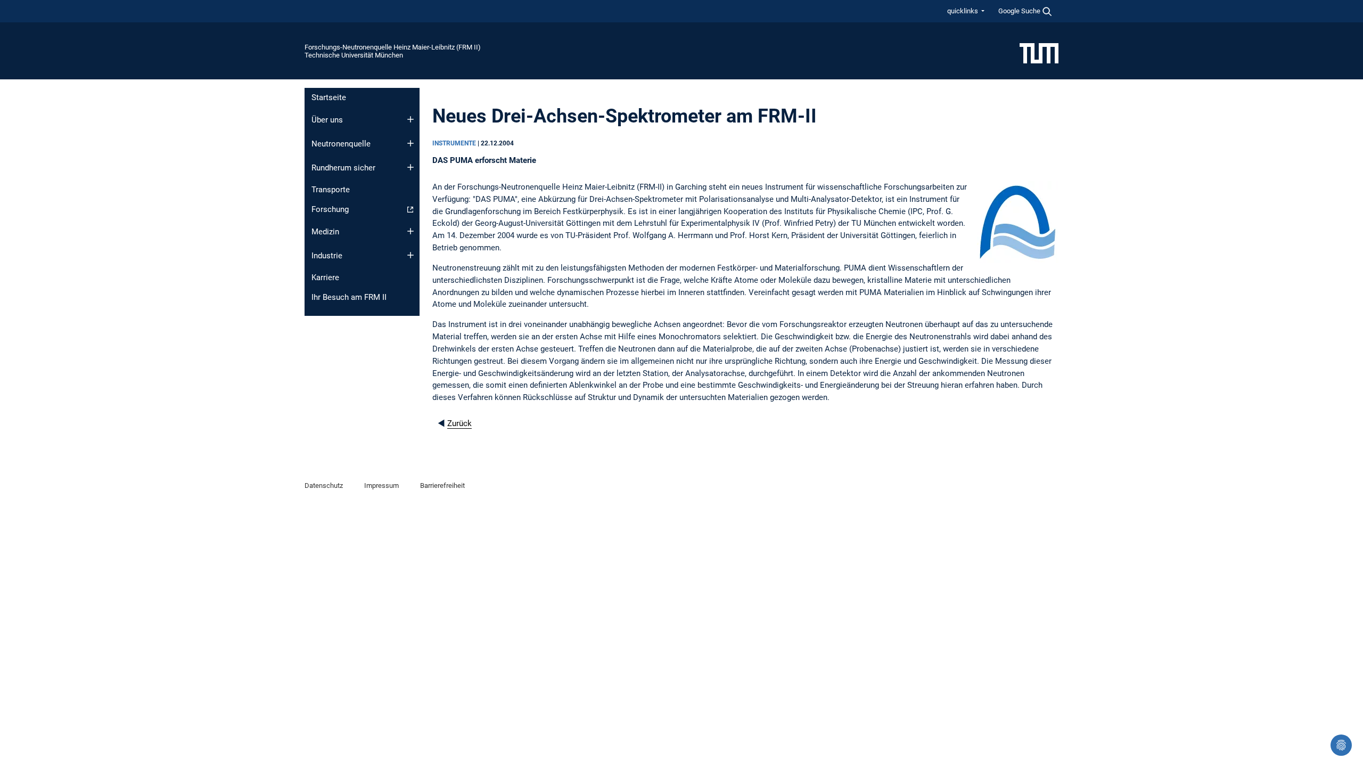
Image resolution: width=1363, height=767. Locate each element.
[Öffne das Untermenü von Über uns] (410, 119)
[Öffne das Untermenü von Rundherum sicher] (410, 167)
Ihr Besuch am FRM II (349, 297)
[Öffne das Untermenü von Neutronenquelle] (410, 143)
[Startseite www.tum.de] (1039, 53)
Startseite (328, 97)
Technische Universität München (354, 55)
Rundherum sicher (343, 168)
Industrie (326, 255)
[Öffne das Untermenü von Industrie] (410, 255)
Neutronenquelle (341, 144)
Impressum (381, 485)
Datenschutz (324, 485)
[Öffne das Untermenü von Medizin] (410, 231)
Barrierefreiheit (442, 485)
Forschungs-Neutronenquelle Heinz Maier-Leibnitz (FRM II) (393, 47)
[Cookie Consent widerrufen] (1341, 745)
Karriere (325, 277)
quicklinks (963, 11)
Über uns (327, 120)
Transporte (330, 189)
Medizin (325, 231)
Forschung (330, 209)
